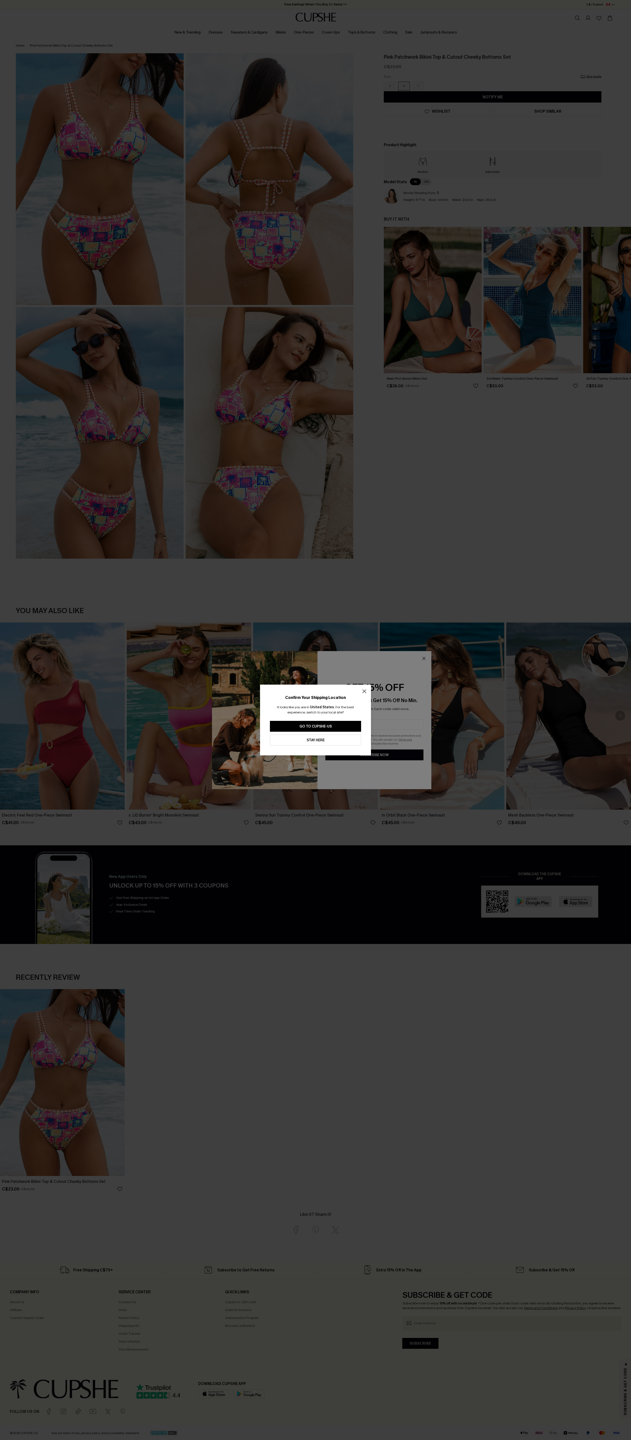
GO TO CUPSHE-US (315, 726)
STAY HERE (316, 740)
